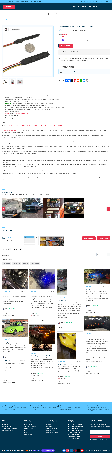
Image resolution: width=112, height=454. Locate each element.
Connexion (5, 424)
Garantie (7, 113)
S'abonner (100, 436)
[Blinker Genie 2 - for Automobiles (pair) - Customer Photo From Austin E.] (61, 239)
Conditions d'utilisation (74, 436)
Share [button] (6, 313)
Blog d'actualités (28, 428)
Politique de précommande (75, 424)
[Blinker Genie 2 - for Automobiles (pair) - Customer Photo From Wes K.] (55, 239)
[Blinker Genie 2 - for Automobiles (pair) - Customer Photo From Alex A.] (61, 243)
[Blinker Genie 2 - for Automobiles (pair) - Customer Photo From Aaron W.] (49, 243)
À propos (84, 7)
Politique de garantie (73, 438)
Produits (8, 7)
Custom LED (92, 450)
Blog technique (28, 434)
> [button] (69, 392)
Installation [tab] (43, 125)
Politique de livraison (73, 434)
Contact (94, 7)
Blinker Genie (9, 19)
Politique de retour (73, 428)
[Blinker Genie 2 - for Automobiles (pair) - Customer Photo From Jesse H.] (43, 243)
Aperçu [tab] (4, 125)
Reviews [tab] (4, 249)
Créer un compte (6, 426)
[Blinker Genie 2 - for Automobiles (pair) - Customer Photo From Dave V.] (43, 239)
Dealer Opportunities (51, 428)
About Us (48, 424)
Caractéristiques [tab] (14, 125)
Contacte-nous (28, 424)
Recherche (26, 432)
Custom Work (49, 426)
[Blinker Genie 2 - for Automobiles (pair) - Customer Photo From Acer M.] (55, 243)
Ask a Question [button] (89, 238)
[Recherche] (101, 7)
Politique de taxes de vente (75, 430)
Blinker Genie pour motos (10, 130)
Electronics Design (51, 430)
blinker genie (16, 263)
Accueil (3, 19)
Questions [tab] (16, 249)
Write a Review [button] (104, 238)
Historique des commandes (9, 428)
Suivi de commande (7, 430)
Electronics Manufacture (52, 432)
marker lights (35, 263)
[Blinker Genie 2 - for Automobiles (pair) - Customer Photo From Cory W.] (49, 239)
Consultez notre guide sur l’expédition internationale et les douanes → (33, 1)
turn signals (6, 263)
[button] (13, 315)
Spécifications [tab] (26, 125)
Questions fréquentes (30, 426)
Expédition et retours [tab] (56, 125)
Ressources (76, 7)
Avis (90, 7)
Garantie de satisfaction (74, 432)
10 (66, 392)
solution (25, 263)
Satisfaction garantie (22, 113)
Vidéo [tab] (35, 125)
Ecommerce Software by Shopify (103, 450)
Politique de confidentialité (75, 426)
